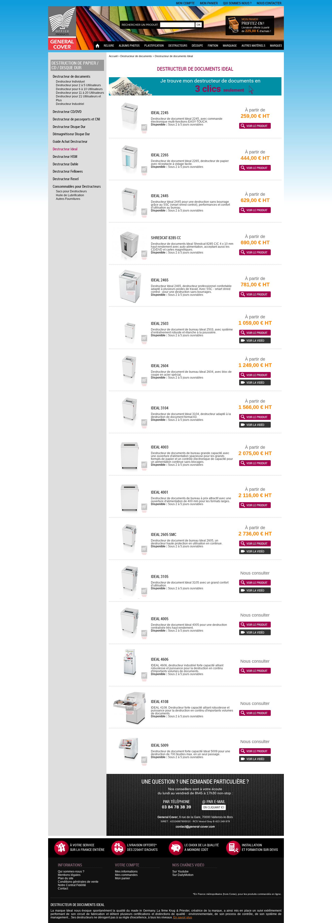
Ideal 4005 (159, 618)
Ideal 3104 (159, 408)
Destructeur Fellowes (68, 171)
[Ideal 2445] (129, 218)
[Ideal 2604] (129, 387)
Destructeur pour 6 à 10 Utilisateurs (79, 89)
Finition (213, 45)
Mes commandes (126, 875)
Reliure (109, 45)
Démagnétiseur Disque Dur (71, 133)
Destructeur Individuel (70, 81)
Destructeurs (177, 45)
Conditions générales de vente (78, 881)
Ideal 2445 (159, 195)
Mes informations (126, 871)
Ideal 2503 (159, 323)
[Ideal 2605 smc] (129, 555)
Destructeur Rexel (66, 178)
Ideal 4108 (159, 701)
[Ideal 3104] (129, 429)
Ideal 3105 (159, 576)
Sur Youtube (180, 871)
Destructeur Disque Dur (69, 126)
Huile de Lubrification (70, 195)
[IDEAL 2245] (129, 134)
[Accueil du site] (62, 28)
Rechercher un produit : (140, 24)
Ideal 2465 (159, 280)
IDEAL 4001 (159, 492)
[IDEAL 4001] (129, 513)
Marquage (230, 45)
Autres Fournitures (68, 199)
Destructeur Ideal (65, 148)
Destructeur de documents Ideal (174, 56)
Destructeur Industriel (70, 104)
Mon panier (209, 3)
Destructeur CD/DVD (67, 111)
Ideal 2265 (159, 155)
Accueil (113, 56)
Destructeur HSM (65, 156)
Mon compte (185, 3)
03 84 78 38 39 (176, 806)
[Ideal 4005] (129, 640)
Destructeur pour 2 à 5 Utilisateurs (78, 85)
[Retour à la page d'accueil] (97, 45)
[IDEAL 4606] (129, 682)
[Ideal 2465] (129, 302)
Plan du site (65, 878)
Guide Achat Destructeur (70, 141)
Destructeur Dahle (65, 163)
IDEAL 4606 (159, 659)
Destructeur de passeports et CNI (76, 119)
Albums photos (129, 45)
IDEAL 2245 (159, 112)
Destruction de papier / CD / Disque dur (75, 65)
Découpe (197, 45)
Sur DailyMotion (182, 875)
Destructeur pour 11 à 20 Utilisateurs (80, 92)
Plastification (154, 45)
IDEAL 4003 (159, 447)
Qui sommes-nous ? (237, 3)
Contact (63, 888)
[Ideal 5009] (129, 766)
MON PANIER (250, 19)
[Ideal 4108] (129, 724)
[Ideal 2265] (129, 176)
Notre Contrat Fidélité (72, 885)
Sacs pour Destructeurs (71, 191)
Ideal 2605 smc (163, 534)
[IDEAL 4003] (129, 471)
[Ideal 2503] (129, 345)
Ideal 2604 (159, 365)
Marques (276, 45)
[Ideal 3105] (129, 597)
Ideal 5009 (159, 745)
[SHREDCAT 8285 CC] (129, 260)
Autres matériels (253, 45)
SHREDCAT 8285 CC (166, 237)
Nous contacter (269, 3)
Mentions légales (69, 875)
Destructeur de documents (71, 76)
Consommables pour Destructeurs (77, 186)
